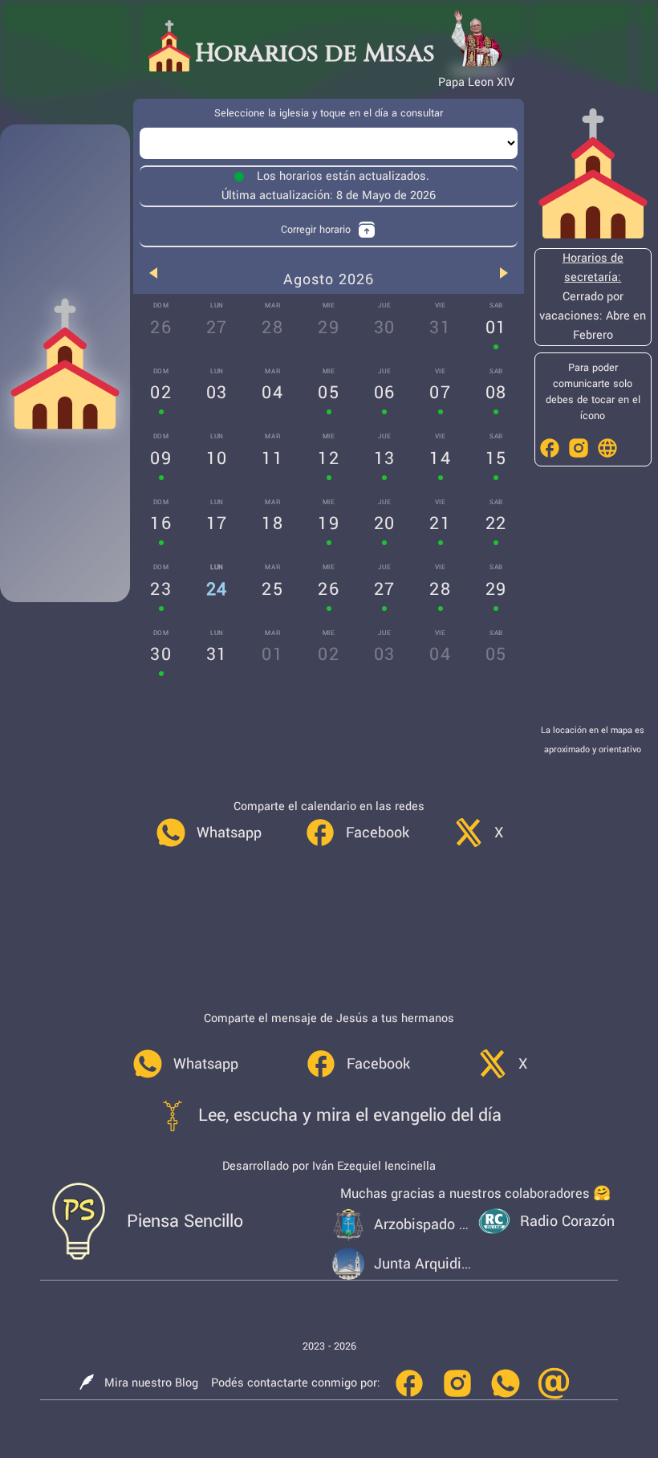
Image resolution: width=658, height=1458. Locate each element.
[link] (208, 833)
